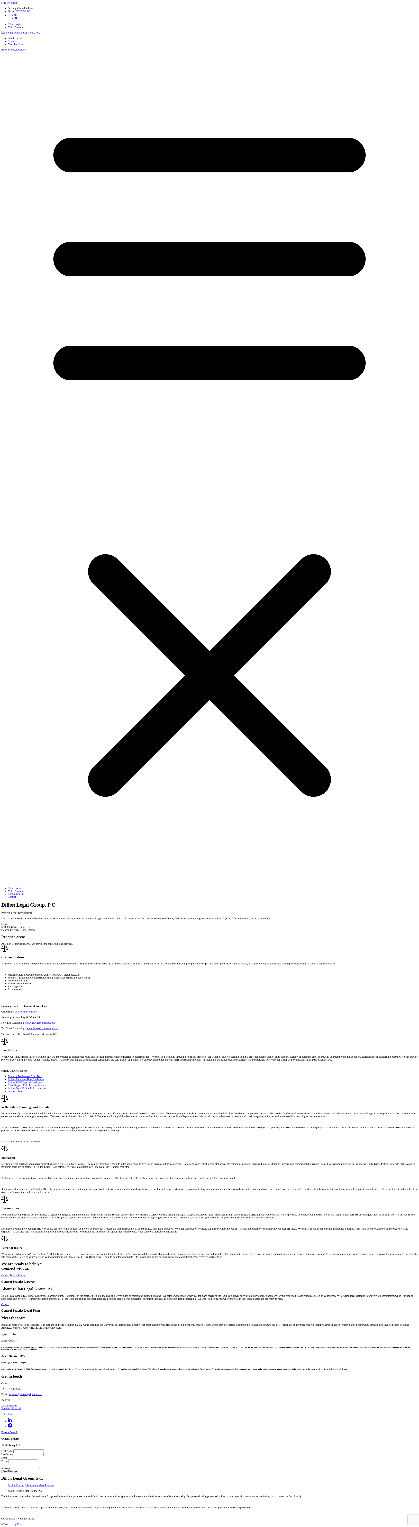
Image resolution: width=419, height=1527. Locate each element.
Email (4, 1457)
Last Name (7, 1454)
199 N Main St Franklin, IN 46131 (11, 1407)
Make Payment (15, 27)
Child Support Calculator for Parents (27, 1085)
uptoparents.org (16, 1091)
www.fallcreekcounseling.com (42, 1028)
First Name (7, 1451)
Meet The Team (16, 44)
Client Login (14, 24)
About (11, 41)
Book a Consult (9, 49)
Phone (5, 1461)
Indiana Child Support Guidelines (25, 1082)
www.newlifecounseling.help (40, 1022)
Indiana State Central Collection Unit (27, 1088)
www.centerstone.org (26, 1011)
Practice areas (15, 38)
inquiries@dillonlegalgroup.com (25, 1394)
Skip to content (9, 2)
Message (6, 1468)
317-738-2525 (23, 11)
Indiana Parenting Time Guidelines (26, 1079)
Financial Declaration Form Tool (25, 1076)
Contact (22, 49)
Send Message (10, 1471)
